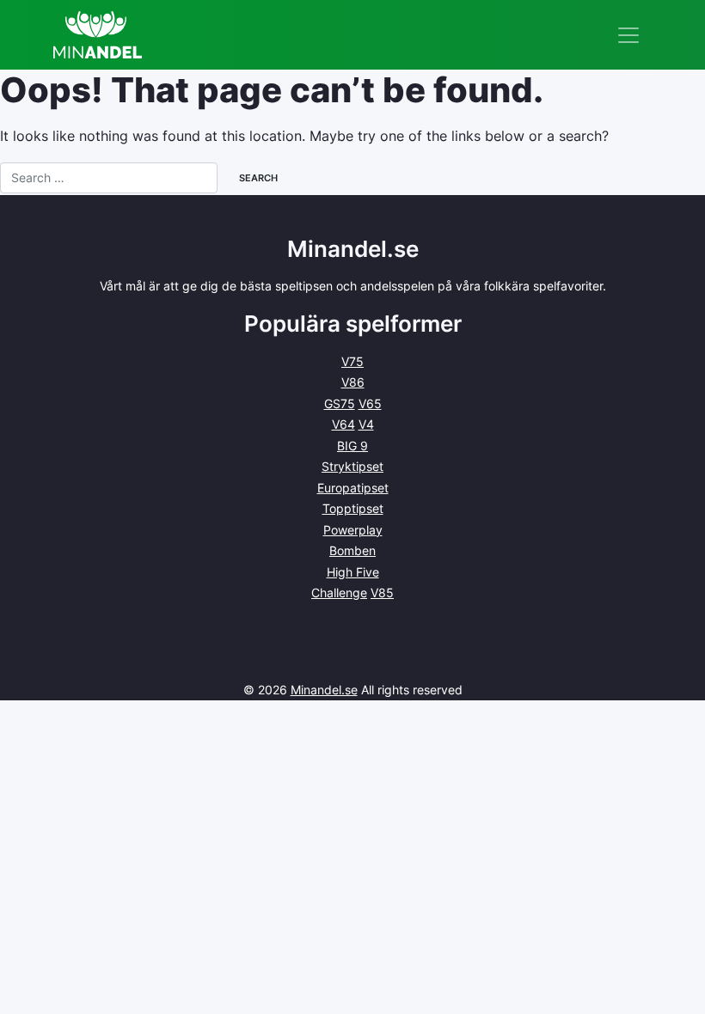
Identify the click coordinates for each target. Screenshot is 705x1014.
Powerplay (353, 529)
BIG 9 (352, 445)
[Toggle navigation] (628, 35)
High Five (353, 572)
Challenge (339, 592)
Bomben (352, 550)
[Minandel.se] (97, 35)
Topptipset (352, 508)
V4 (366, 424)
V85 (382, 592)
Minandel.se (324, 689)
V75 (352, 361)
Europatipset (353, 487)
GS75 (339, 403)
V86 (353, 382)
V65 (370, 403)
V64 (343, 424)
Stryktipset (352, 466)
